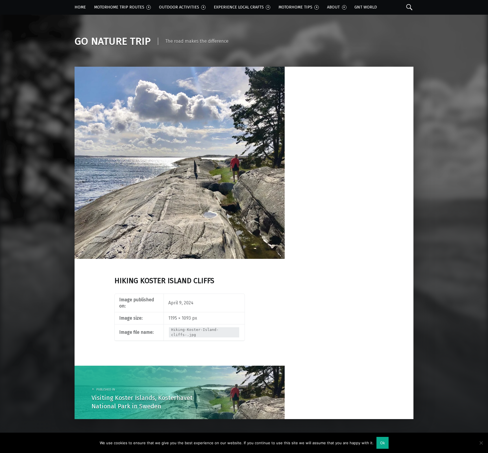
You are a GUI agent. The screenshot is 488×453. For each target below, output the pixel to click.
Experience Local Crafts (239, 7)
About (333, 7)
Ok (382, 443)
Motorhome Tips (295, 7)
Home (80, 7)
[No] (481, 443)
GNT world (365, 7)
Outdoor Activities (179, 7)
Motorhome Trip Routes (119, 7)
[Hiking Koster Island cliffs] (180, 70)
